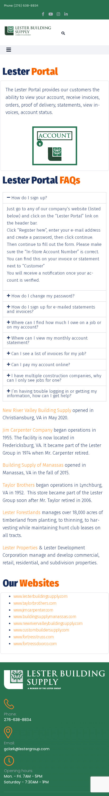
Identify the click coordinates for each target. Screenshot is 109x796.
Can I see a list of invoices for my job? (48, 353)
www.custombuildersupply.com (41, 630)
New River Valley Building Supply (37, 410)
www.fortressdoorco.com (35, 643)
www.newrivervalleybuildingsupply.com (48, 623)
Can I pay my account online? (40, 364)
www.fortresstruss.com (33, 636)
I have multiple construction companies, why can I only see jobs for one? (54, 378)
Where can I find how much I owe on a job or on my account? (54, 325)
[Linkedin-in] (66, 14)
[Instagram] (58, 14)
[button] (54, 197)
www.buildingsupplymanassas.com (44, 616)
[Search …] (62, 33)
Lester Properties (20, 548)
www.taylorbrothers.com (35, 603)
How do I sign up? (29, 198)
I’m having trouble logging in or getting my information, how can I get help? (52, 394)
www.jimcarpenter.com (33, 610)
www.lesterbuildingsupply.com (40, 596)
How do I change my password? (43, 296)
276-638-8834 (17, 719)
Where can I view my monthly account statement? (47, 340)
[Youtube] (51, 14)
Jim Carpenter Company (27, 430)
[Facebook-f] (43, 14)
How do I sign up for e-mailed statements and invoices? (51, 309)
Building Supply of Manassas (34, 465)
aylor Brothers (20, 485)
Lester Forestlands (21, 512)
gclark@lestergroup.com (26, 749)
